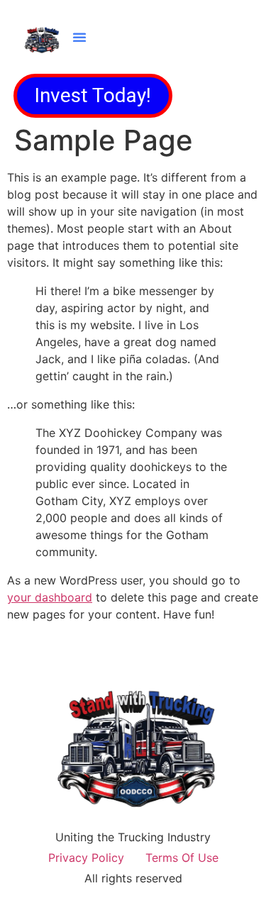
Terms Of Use (181, 857)
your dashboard (49, 597)
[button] (79, 37)
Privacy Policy (86, 857)
